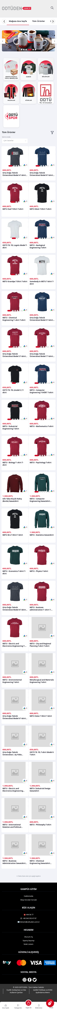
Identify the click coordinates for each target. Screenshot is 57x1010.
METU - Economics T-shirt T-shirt (14, 572)
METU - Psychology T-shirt (40, 462)
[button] (25, 165)
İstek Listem (28, 944)
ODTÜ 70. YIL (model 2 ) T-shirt (13, 391)
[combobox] (15, 141)
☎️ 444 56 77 (28, 914)
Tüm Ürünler (38, 21)
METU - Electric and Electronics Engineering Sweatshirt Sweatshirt (13, 789)
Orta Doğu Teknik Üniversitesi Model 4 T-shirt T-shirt (14, 174)
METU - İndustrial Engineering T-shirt (11, 427)
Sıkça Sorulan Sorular (28, 900)
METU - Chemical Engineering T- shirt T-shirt (14, 318)
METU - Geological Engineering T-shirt (38, 246)
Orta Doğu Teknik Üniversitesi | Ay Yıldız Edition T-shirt (12, 753)
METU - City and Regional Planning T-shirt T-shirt (40, 644)
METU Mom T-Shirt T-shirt (40, 209)
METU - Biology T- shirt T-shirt (13, 463)
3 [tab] (26, 49)
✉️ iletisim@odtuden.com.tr (28, 922)
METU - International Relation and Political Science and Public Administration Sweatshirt (14, 825)
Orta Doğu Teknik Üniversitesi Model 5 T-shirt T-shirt (41, 318)
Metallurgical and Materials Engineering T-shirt (42, 681)
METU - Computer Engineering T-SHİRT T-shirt (41, 391)
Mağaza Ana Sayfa (18, 21)
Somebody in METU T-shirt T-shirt (42, 282)
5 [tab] (33, 49)
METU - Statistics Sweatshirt (42, 535)
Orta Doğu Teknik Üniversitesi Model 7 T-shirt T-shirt (41, 355)
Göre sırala (6, 137)
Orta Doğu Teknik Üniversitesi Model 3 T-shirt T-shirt (14, 355)
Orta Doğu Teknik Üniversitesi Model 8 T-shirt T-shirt (41, 174)
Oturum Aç (28, 937)
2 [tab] (23, 49)
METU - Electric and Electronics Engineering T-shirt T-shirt (14, 644)
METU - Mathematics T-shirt (41, 426)
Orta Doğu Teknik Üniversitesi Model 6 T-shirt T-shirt (14, 717)
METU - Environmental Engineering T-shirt (12, 681)
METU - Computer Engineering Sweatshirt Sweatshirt (40, 500)
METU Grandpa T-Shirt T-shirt (15, 281)
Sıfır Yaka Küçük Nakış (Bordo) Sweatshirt (12, 500)
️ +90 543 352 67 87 (29, 918)
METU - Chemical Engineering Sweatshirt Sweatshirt (40, 862)
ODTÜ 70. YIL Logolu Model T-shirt (15, 246)
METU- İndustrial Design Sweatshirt (40, 789)
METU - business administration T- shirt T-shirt (40, 608)
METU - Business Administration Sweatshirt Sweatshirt (14, 862)
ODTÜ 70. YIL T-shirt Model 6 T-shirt (42, 753)
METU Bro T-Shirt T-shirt (13, 535)
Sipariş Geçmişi (28, 940)
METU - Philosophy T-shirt (40, 824)
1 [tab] (21, 49)
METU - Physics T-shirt (39, 571)
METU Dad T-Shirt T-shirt (13, 209)
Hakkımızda (28, 896)
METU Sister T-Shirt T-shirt (41, 716)
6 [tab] (35, 49)
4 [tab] (29, 49)
